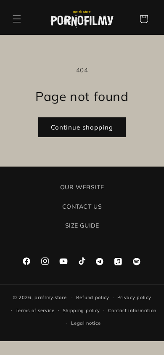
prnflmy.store (50, 297)
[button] (17, 19)
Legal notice (86, 323)
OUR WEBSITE (82, 187)
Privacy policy (134, 297)
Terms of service (35, 310)
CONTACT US (82, 206)
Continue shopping (82, 127)
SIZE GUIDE (82, 225)
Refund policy (92, 297)
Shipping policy (82, 310)
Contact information (132, 310)
